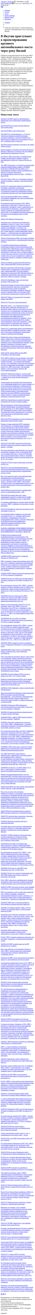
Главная (7, 10)
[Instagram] (5, 1294)
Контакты (8, 19)
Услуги (7, 12)
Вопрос (9, 17)
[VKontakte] (2, 1294)
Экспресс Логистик (7, 1)
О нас (6, 14)
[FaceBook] (3, 1294)
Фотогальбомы (10, 15)
